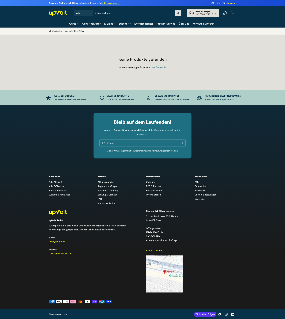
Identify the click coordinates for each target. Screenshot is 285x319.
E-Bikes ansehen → (110, 3)
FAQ (100, 199)
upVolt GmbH (61, 314)
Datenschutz (201, 186)
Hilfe (217, 3)
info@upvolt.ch (57, 241)
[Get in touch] (225, 13)
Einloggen (231, 3)
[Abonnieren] (182, 143)
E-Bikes (108, 23)
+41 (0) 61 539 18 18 (60, 253)
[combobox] (138, 13)
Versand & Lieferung (108, 190)
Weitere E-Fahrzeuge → (61, 194)
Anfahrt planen (154, 250)
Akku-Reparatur (106, 182)
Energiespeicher (154, 190)
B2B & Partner (153, 186)
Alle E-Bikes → (56, 186)
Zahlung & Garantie (107, 194)
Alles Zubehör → (57, 190)
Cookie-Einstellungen (205, 194)
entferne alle (159, 67)
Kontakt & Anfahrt (107, 203)
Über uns (150, 182)
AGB (197, 182)
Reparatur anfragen (108, 186)
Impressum (200, 190)
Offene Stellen (153, 194)
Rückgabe (200, 199)
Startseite (57, 31)
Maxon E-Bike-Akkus (74, 31)
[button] (233, 13)
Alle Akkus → (55, 182)
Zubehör (124, 23)
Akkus (72, 23)
